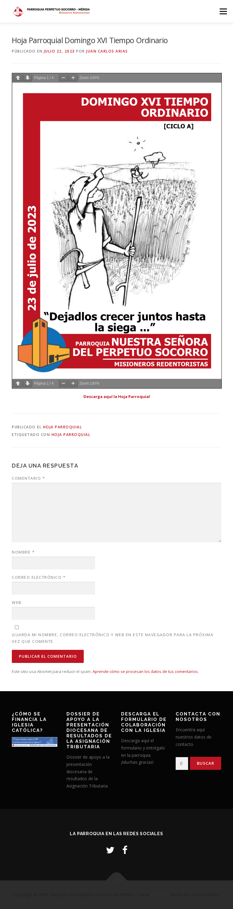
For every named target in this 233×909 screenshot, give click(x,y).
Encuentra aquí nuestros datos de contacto (193, 737)
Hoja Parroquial (62, 427)
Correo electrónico (39, 577)
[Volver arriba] (116, 880)
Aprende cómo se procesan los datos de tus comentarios (145, 671)
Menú (223, 11)
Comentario (28, 478)
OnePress (160, 894)
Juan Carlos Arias (107, 51)
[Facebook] (124, 850)
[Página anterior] (17, 77)
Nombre (23, 552)
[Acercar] (73, 77)
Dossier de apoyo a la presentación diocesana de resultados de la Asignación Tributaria (88, 771)
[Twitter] (110, 850)
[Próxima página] (27, 77)
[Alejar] (63, 77)
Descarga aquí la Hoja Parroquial (116, 396)
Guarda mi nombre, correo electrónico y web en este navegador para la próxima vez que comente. (112, 638)
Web (17, 602)
